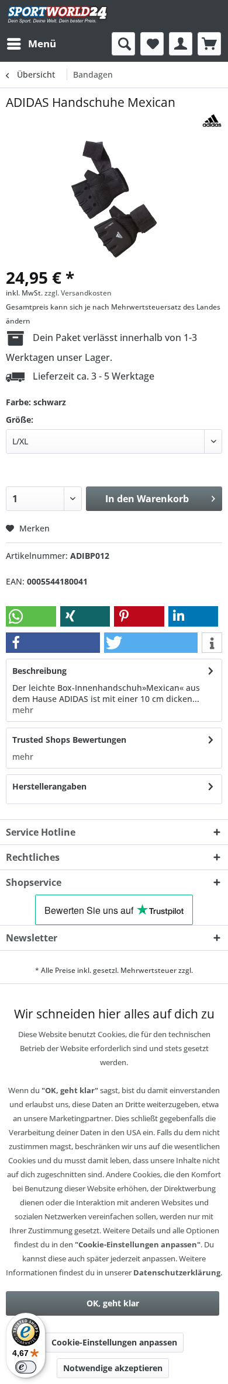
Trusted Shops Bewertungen (69, 739)
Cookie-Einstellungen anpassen (114, 1342)
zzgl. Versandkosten (78, 293)
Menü (42, 43)
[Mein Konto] (180, 43)
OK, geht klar (113, 1303)
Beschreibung (39, 670)
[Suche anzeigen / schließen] (123, 43)
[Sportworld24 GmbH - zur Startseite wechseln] (57, 16)
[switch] (25, 1367)
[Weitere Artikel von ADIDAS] (212, 120)
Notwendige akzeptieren (113, 1367)
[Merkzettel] (152, 43)
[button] (31, 616)
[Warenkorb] (209, 43)
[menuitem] (31, 43)
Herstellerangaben (49, 786)
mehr (22, 709)
